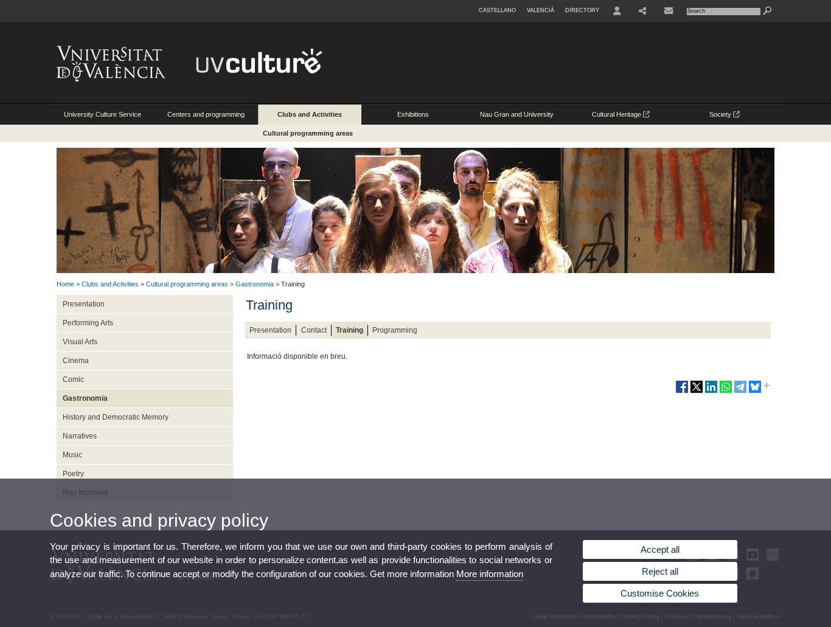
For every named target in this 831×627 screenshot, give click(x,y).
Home (65, 284)
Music (72, 455)
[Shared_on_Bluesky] (755, 391)
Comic (73, 379)
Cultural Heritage (617, 114)
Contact (314, 330)
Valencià (540, 10)
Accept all (660, 549)
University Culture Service (102, 114)
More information (489, 574)
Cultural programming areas (308, 133)
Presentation (84, 304)
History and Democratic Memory (116, 417)
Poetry (73, 473)
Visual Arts (80, 342)
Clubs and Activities (309, 114)
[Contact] (668, 11)
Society (721, 114)
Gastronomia (254, 284)
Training (349, 330)
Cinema (76, 360)
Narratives (80, 436)
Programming (394, 330)
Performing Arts (88, 323)
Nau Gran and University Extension (517, 118)
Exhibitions (413, 114)
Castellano (497, 10)
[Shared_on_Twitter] (696, 391)
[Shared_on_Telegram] (740, 391)
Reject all (660, 571)
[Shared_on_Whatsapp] (725, 391)
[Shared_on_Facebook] (682, 391)
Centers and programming (206, 114)
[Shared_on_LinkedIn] (711, 391)
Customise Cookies (660, 593)
